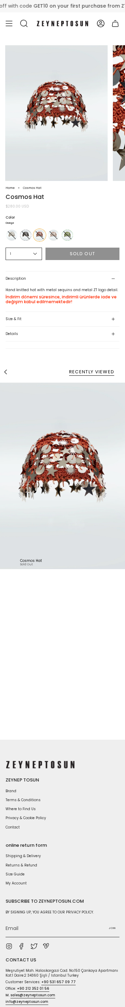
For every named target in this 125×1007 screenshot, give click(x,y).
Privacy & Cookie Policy (26, 818)
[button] (24, 23)
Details (12, 334)
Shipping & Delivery (23, 856)
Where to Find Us (21, 809)
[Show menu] (9, 23)
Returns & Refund (21, 865)
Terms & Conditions (23, 800)
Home (10, 188)
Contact (13, 827)
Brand (11, 791)
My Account (16, 883)
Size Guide (15, 874)
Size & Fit (14, 319)
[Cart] (115, 23)
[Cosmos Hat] (62, 476)
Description (16, 278)
